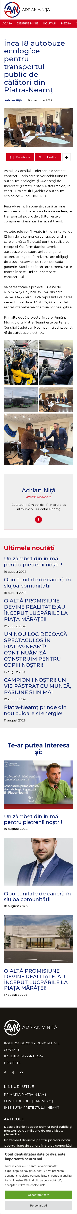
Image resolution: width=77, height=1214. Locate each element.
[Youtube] (21, 1073)
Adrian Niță (13, 100)
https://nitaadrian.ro (38, 496)
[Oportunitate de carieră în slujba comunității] (38, 862)
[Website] (13, 1073)
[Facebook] (38, 519)
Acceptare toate (38, 1194)
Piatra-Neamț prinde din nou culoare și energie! (35, 710)
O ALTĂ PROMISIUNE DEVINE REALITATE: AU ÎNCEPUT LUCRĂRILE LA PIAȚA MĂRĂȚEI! (36, 610)
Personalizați (38, 1205)
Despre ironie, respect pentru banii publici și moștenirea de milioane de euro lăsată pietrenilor (38, 1130)
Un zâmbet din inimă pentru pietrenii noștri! (33, 561)
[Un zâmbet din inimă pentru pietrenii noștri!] (38, 784)
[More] (66, 157)
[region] (38, 1181)
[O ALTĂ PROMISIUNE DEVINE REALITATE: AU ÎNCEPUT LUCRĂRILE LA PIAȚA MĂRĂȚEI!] (38, 939)
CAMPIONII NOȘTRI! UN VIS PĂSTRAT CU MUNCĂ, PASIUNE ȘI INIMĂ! (37, 686)
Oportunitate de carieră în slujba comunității (37, 582)
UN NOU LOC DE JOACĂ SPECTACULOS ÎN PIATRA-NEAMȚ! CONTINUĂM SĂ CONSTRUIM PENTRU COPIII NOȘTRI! (35, 649)
